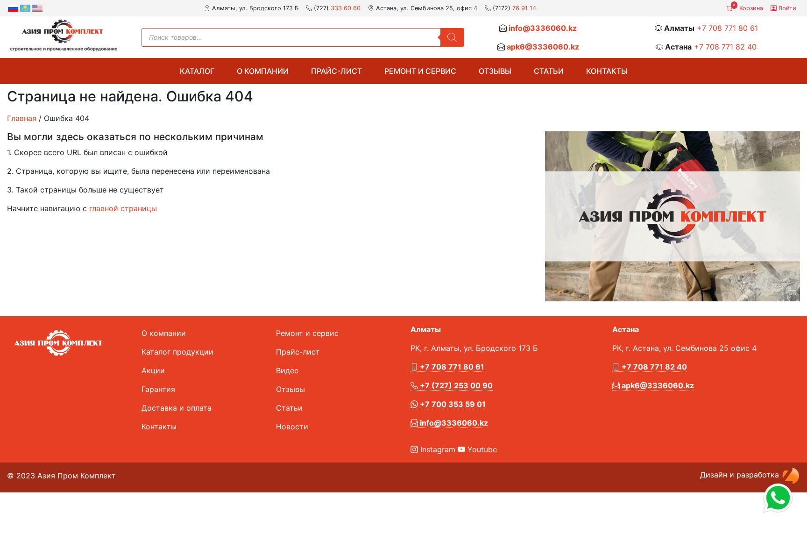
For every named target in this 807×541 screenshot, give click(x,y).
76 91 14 (524, 8)
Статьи (549, 71)
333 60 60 (346, 8)
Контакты (607, 71)
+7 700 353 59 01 (452, 404)
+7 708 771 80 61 (727, 28)
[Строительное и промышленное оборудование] (63, 35)
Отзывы (495, 71)
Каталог (197, 71)
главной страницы (123, 208)
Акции (153, 370)
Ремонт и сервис (420, 71)
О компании (263, 71)
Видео (287, 370)
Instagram (436, 449)
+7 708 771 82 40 (725, 46)
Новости (292, 426)
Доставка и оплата (177, 408)
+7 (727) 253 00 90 (455, 385)
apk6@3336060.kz (543, 46)
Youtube (481, 449)
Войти (786, 8)
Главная (21, 118)
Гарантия (158, 389)
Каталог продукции (177, 351)
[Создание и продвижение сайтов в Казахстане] (790, 474)
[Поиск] (452, 37)
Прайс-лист (336, 71)
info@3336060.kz (543, 28)
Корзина (748, 7)
